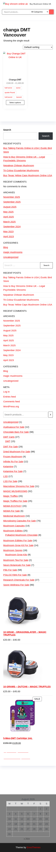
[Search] (50, 415)
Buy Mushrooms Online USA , (19, 771)
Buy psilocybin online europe (26, 782)
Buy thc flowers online (22, 778)
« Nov (27, 838)
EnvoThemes (34, 847)
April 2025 (8, 216)
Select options (15, 102)
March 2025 (9, 221)
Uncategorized (10, 257)
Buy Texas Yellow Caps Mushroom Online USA (27, 175)
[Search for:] (28, 265)
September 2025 (12, 202)
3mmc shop (45, 789)
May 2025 (8, 212)
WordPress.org (11, 406)
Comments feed (11, 401)
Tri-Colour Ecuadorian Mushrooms (21, 170)
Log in (6, 391)
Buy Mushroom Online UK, (29, 774)
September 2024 (12, 226)
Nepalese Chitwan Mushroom (18, 165)
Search (7, 130)
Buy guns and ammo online (23, 789)
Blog (5, 247)
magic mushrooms (12, 252)
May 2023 (8, 231)
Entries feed (9, 396)
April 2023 (8, 236)
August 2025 (9, 207)
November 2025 (11, 197)
